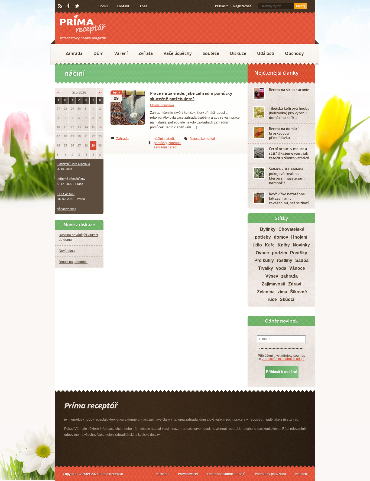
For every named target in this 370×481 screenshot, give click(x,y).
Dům (98, 53)
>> (100, 92)
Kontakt (123, 6)
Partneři (162, 474)
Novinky (301, 245)
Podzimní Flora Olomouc (73, 163)
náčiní (158, 139)
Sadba (302, 260)
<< (58, 92)
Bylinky (267, 229)
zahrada (174, 143)
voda (281, 268)
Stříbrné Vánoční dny (71, 178)
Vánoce (297, 268)
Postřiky (298, 253)
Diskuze (238, 53)
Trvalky (265, 268)
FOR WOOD (65, 194)
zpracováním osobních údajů (283, 359)
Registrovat (242, 6)
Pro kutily (264, 260)
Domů (103, 6)
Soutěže (211, 53)
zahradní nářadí (165, 147)
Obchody (294, 53)
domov (281, 237)
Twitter (77, 6)
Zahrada (74, 53)
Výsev (271, 276)
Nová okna (67, 251)
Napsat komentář (202, 139)
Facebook (68, 6)
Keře (270, 245)
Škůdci (287, 299)
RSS (60, 6)
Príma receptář (83, 24)
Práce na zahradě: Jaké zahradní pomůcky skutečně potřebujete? (191, 95)
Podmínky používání (270, 474)
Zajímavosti (273, 284)
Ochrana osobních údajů (226, 474)
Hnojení (299, 237)
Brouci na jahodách (73, 262)
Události (265, 53)
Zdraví (294, 284)
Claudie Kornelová (162, 105)
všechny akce (66, 208)
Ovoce (262, 253)
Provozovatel (188, 474)
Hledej (300, 6)
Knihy (284, 245)
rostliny (284, 260)
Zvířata (145, 53)
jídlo (257, 245)
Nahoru (301, 474)
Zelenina (266, 292)
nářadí (169, 139)
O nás (142, 6)
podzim (279, 253)
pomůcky (160, 143)
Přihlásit (221, 6)
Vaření (121, 53)
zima (282, 292)
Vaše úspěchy (178, 53)
